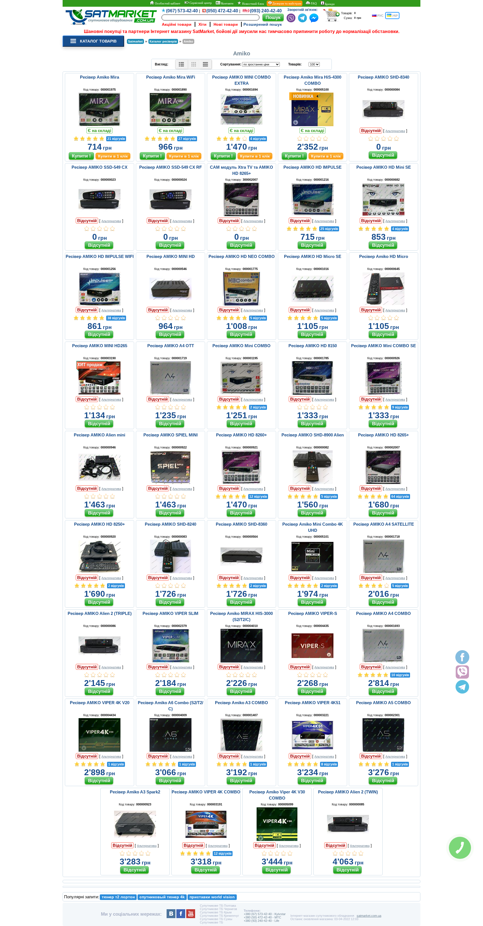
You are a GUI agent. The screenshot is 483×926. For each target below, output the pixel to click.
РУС (380, 15)
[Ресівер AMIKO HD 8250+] (99, 572)
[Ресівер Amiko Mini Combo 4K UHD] (312, 572)
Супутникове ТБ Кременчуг (219, 915)
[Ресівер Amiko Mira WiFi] (170, 125)
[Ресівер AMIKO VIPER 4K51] (312, 750)
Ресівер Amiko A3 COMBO (241, 702)
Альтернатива (395, 131)
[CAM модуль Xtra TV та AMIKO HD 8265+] (241, 215)
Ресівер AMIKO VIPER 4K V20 (99, 702)
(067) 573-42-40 (182, 10)
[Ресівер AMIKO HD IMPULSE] (312, 215)
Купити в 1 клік (113, 156)
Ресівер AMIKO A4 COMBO (383, 613)
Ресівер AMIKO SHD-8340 (383, 77)
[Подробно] (182, 64)
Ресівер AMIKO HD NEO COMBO (242, 256)
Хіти (202, 24)
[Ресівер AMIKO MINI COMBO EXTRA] (241, 125)
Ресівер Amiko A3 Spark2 (135, 791)
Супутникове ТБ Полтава (218, 905)
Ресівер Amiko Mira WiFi (170, 77)
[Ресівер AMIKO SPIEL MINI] (170, 482)
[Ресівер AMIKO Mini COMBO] (241, 393)
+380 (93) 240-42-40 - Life (261, 920)
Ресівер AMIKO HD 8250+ (99, 524)
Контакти (226, 3)
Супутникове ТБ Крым (216, 912)
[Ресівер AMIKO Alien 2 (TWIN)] (348, 839)
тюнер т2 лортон (118, 897)
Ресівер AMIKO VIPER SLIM (170, 613)
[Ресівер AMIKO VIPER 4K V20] (99, 750)
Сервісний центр (200, 2)
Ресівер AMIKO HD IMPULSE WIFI (100, 256)
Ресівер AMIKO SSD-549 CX (99, 167)
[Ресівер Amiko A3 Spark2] (135, 839)
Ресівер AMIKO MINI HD (170, 256)
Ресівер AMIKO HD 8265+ (383, 435)
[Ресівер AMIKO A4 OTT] (170, 393)
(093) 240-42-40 (266, 10)
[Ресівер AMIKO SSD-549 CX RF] (170, 215)
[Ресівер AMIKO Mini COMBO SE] (383, 393)
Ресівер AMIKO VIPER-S (312, 613)
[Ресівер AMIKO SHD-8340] (383, 125)
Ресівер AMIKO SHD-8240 (170, 524)
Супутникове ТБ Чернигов (218, 909)
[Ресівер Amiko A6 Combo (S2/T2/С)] (170, 750)
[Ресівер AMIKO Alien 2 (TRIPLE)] (99, 661)
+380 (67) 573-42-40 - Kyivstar (265, 914)
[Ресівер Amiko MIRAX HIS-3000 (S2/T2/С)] (241, 661)
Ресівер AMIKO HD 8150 (312, 345)
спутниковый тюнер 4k (162, 897)
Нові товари (226, 24)
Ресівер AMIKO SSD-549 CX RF (170, 167)
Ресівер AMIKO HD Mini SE (383, 167)
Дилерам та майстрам (286, 3)
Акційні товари (176, 24)
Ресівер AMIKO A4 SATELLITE (383, 524)
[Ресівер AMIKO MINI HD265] (99, 393)
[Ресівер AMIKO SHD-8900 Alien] (312, 482)
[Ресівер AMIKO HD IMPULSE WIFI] (99, 304)
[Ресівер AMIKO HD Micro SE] (312, 304)
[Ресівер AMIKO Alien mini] (99, 482)
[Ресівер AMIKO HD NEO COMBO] (241, 304)
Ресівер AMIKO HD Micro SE (312, 256)
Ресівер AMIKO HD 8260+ (241, 435)
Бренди (330, 4)
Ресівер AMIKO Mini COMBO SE (383, 345)
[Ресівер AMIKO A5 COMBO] (383, 750)
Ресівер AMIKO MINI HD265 (99, 345)
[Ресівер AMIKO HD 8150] (312, 393)
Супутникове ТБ (211, 922)
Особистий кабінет (167, 3)
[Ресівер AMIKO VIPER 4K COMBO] (206, 839)
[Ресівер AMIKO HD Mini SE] (383, 215)
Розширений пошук (262, 24)
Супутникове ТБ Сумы (216, 919)
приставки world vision (212, 897)
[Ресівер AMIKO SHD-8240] (170, 572)
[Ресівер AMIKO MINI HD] (170, 304)
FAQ (314, 3)
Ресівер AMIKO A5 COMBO (383, 702)
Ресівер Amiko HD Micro (383, 256)
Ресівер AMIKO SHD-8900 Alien (312, 435)
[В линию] (206, 64)
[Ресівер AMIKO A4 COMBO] (383, 661)
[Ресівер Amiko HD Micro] (383, 304)
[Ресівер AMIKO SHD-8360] (241, 572)
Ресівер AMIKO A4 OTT (170, 345)
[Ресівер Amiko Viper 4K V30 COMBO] (277, 839)
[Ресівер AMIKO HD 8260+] (241, 482)
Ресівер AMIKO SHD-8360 (241, 524)
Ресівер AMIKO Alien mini (99, 435)
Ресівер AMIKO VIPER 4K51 (312, 702)
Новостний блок (252, 3)
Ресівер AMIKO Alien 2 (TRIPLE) (100, 613)
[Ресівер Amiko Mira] (99, 125)
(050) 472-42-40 (222, 10)
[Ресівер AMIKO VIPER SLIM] (170, 661)
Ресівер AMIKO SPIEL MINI (170, 435)
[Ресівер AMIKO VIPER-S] (312, 661)
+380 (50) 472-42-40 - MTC (262, 917)
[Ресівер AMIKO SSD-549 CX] (99, 215)
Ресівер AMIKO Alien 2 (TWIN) (348, 791)
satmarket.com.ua (369, 915)
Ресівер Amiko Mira (99, 77)
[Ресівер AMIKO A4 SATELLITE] (383, 572)
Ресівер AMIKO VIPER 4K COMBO (206, 791)
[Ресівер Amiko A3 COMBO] (241, 750)
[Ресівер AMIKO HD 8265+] (383, 482)
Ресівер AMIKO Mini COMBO (241, 345)
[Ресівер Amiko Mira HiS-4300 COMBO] (312, 125)
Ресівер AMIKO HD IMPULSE (312, 167)
